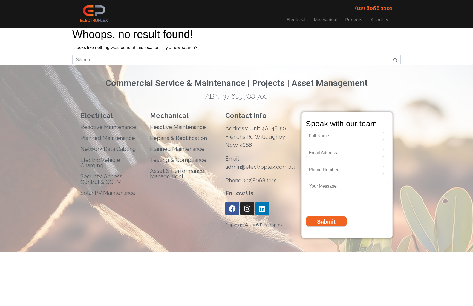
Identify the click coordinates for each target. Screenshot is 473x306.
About (377, 19)
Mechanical (325, 19)
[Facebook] (232, 208)
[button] (380, 20)
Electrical (296, 19)
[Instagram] (247, 208)
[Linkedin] (262, 208)
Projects (353, 19)
